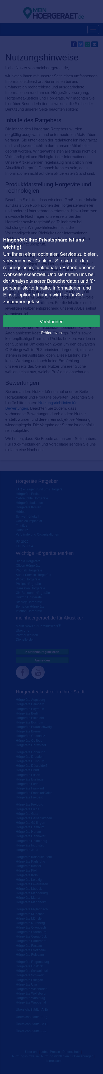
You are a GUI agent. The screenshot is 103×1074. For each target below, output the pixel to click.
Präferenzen (51, 332)
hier (64, 294)
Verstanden (52, 321)
